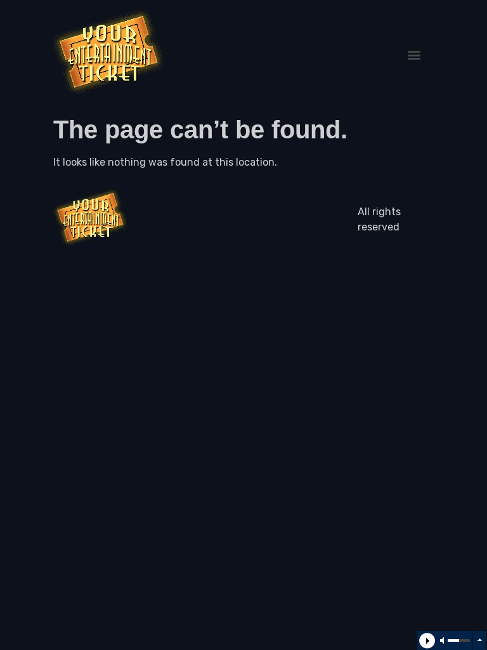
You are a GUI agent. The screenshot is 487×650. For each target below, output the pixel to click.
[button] (413, 54)
